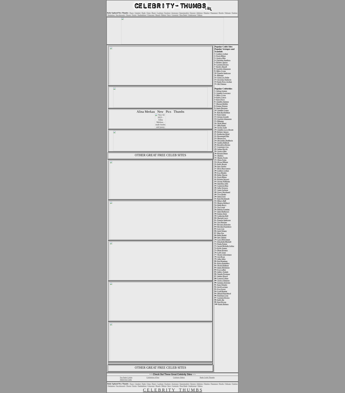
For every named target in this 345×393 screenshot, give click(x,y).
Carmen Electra (222, 65)
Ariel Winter (222, 231)
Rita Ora (220, 233)
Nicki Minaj (221, 123)
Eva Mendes (222, 173)
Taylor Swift (222, 128)
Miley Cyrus (221, 71)
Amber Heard (222, 276)
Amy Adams (221, 237)
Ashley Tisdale (222, 272)
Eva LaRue (221, 270)
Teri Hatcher (222, 222)
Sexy (169, 15)
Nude (144, 13)
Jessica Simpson (223, 281)
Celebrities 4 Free (152, 377)
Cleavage (150, 15)
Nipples (206, 13)
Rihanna (220, 75)
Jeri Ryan (221, 257)
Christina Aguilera (223, 60)
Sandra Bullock (223, 143)
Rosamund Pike (223, 136)
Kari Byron (221, 302)
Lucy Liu (220, 229)
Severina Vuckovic (224, 80)
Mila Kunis (221, 125)
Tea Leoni (221, 207)
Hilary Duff (221, 201)
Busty (154, 13)
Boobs (221, 13)
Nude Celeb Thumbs (207, 377)
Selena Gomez (221, 91)
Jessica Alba (221, 58)
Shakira (220, 156)
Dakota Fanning (223, 209)
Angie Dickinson (223, 268)
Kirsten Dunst (222, 153)
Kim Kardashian (223, 112)
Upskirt (137, 13)
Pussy (132, 13)
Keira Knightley (223, 263)
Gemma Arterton (223, 283)
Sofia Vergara (222, 188)
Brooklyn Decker (223, 145)
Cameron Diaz (222, 186)
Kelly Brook (222, 164)
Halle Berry (221, 205)
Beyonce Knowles (224, 224)
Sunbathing (142, 15)
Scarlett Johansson (223, 69)
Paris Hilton (221, 56)
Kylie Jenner (222, 248)
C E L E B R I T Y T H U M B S (172, 389)
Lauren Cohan (222, 278)
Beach (158, 15)
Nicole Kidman (223, 265)
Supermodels (184, 13)
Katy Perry (220, 100)
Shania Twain (222, 158)
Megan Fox (221, 138)
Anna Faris (221, 196)
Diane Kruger (222, 250)
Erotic (134, 15)
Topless (234, 13)
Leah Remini (222, 291)
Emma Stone (222, 214)
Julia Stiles (221, 259)
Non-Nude (183, 15)
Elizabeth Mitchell (224, 242)
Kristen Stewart (223, 179)
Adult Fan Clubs (126, 380)
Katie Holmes (223, 304)
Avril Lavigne (222, 287)
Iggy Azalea (221, 166)
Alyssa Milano (222, 162)
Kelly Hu (220, 300)
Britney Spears (222, 62)
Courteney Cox (223, 147)
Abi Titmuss (221, 84)
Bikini (163, 15)
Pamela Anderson (224, 73)
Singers (192, 13)
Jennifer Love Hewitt (225, 130)
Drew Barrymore (223, 168)
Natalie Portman (223, 274)
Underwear (192, 15)
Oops (149, 13)
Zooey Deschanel (223, 192)
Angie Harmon (221, 108)
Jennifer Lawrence (223, 93)
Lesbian (160, 13)
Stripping (111, 15)
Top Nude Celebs (126, 377)
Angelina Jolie (222, 184)
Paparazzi (214, 13)
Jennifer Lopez (223, 110)
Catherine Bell (222, 216)
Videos (199, 15)
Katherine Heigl (223, 134)
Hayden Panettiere (224, 227)
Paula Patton (222, 244)
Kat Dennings (222, 261)
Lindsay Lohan (222, 54)
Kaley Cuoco (221, 97)
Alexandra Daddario (225, 140)
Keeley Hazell (221, 67)
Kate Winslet (222, 285)
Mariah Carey (222, 218)
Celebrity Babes (179, 377)
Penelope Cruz (222, 296)
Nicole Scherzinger (224, 255)
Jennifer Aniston (222, 102)
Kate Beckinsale (223, 199)
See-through (120, 15)
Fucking (167, 13)
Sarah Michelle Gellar (225, 246)
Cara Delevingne (223, 240)
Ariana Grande (223, 117)
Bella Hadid (221, 235)
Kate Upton (221, 115)
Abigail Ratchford (224, 293)
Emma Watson (221, 106)
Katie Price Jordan (224, 82)
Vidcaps (228, 13)
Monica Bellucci (223, 203)
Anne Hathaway (223, 212)
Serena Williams (223, 181)
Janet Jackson (222, 190)
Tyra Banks (221, 194)
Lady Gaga (221, 252)
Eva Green (221, 289)
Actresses (174, 13)
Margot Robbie (222, 104)
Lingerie (175, 15)
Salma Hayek (222, 149)
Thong (128, 15)
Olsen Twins (221, 160)
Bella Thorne (222, 175)
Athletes (199, 13)
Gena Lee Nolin (223, 77)
